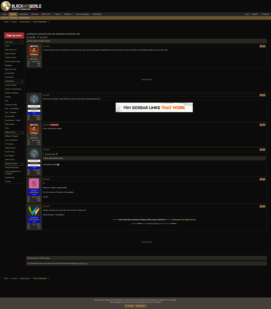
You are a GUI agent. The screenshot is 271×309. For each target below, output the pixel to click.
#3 (264, 125)
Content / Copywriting (13, 89)
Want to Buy (9, 160)
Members (67, 14)
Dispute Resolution (12, 167)
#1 (264, 46)
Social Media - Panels (13, 120)
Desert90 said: (50, 154)
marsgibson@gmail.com (153, 223)
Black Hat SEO (10, 54)
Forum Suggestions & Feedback (13, 172)
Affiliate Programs (11, 136)
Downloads (9, 77)
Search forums (24, 18)
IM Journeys (9, 144)
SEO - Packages (11, 112)
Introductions (10, 177)
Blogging (8, 65)
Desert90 (32, 37)
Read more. (83, 263)
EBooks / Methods (11, 93)
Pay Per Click (10, 152)
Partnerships (96, 14)
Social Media (9, 73)
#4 (264, 150)
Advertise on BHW (147, 79)
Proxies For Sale (11, 105)
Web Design (9, 124)
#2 (264, 95)
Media (57, 14)
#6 (264, 206)
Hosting (8, 97)
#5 (264, 179)
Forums (13, 14)
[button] (51, 14)
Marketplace (23, 14)
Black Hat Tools (11, 69)
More (7, 128)
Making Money (10, 148)
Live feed (4, 18)
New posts (13, 18)
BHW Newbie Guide (12, 61)
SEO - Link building (12, 109)
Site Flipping (9, 156)
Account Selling (10, 85)
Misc (6, 101)
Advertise (34, 14)
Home (4, 14)
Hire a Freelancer (11, 140)
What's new (45, 14)
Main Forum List (11, 50)
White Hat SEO (10, 57)
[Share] (260, 46)
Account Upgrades (82, 14)
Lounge (8, 181)
